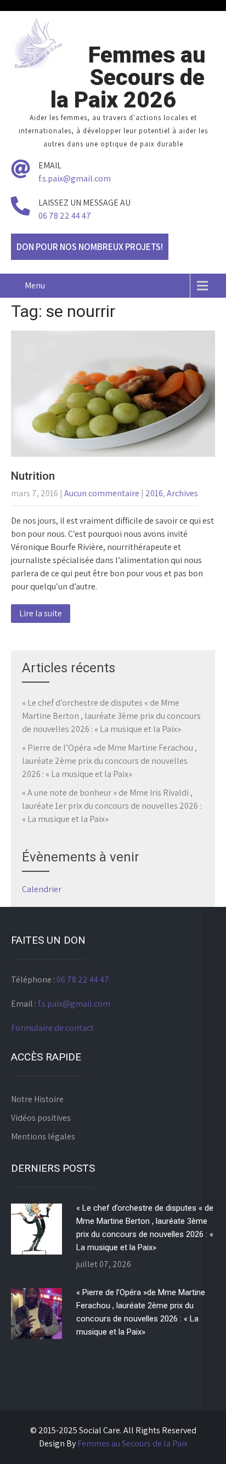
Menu (35, 285)
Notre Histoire (37, 1099)
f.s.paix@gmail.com (74, 178)
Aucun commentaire (101, 493)
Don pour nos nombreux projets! (89, 247)
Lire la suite (40, 613)
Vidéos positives (41, 1117)
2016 (154, 493)
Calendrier (41, 889)
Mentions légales (43, 1136)
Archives (182, 493)
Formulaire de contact (52, 1028)
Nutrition (33, 476)
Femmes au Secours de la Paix (132, 1443)
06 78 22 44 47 (64, 216)
